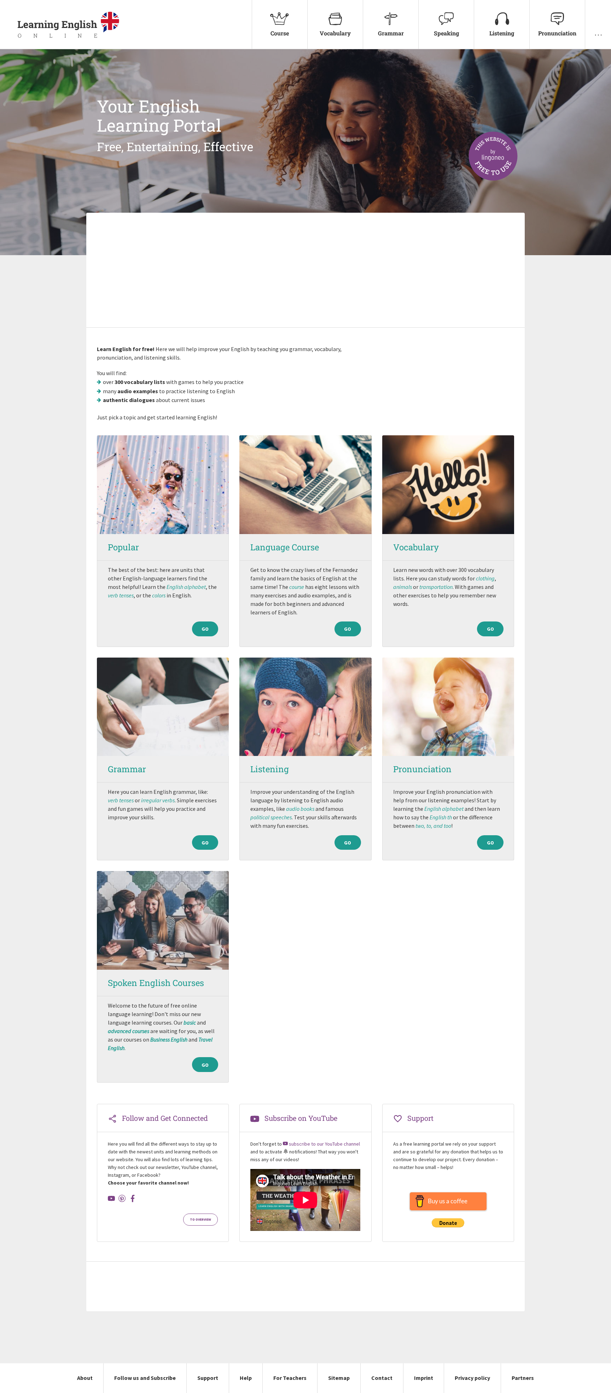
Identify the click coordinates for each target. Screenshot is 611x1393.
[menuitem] (279, 24)
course (296, 586)
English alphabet (186, 586)
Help (246, 1377)
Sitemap (339, 1377)
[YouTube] (111, 1198)
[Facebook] (132, 1198)
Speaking (446, 33)
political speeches (271, 817)
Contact (381, 1377)
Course (279, 33)
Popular (123, 547)
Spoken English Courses (156, 982)
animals (402, 586)
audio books (300, 808)
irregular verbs (158, 800)
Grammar (391, 33)
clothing (485, 578)
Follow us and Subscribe (145, 1377)
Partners (523, 1377)
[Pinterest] (122, 1198)
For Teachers (290, 1377)
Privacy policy (472, 1377)
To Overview (200, 1219)
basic (190, 1022)
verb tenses (121, 595)
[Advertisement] (305, 270)
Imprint (423, 1377)
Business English (168, 1039)
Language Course (284, 547)
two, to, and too (433, 825)
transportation (436, 586)
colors (158, 595)
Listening (501, 33)
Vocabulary (335, 33)
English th (441, 817)
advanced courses (128, 1030)
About (85, 1377)
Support (207, 1377)
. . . (598, 33)
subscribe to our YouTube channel (324, 1144)
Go (205, 629)
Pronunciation (557, 33)
